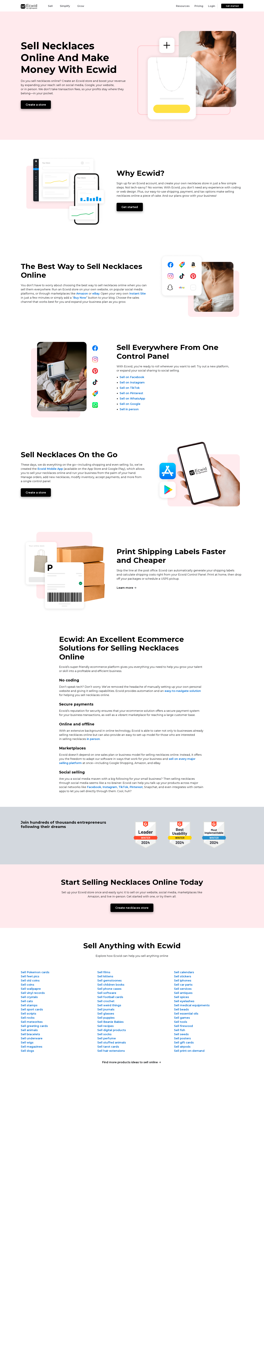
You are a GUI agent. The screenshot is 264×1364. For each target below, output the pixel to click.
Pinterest (136, 787)
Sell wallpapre (31, 989)
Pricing (198, 6)
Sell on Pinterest (131, 393)
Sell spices (181, 997)
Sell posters (182, 1038)
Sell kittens (105, 976)
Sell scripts (28, 1013)
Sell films (103, 972)
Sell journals (105, 1009)
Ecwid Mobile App (50, 469)
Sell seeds (181, 1034)
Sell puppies (106, 1017)
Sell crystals (29, 997)
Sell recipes (105, 1026)
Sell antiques (183, 993)
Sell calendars (184, 972)
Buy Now (79, 297)
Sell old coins (30, 980)
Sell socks (104, 1034)
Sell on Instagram (132, 382)
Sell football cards (110, 997)
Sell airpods (182, 1046)
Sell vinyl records (33, 993)
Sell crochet (105, 1001)
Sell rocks (28, 1017)
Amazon (82, 293)
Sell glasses (105, 1013)
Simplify (65, 6)
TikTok (123, 787)
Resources (183, 6)
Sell (50, 6)
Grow (80, 6)
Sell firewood (183, 1026)
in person (93, 739)
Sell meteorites (32, 1022)
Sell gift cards (184, 1042)
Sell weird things (109, 1005)
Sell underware (31, 1038)
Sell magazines (31, 1046)
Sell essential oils (186, 1013)
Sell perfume (106, 1038)
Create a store (36, 104)
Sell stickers (182, 976)
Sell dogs (27, 1051)
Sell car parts (183, 984)
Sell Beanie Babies (110, 1022)
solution (183, 691)
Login (211, 6)
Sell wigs (27, 1042)
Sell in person (129, 409)
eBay (95, 293)
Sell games (182, 1017)
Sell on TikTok (130, 388)
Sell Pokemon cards (35, 972)
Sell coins (27, 984)
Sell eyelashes (184, 1001)
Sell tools (180, 1022)
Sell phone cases (109, 989)
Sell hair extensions (111, 1051)
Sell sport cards (32, 1009)
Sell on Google (130, 404)
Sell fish (179, 1030)
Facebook (94, 787)
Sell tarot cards (108, 1046)
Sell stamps (29, 1005)
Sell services (183, 989)
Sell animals (29, 1030)
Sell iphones (182, 980)
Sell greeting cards (34, 1026)
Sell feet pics (30, 976)
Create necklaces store (131, 908)
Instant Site (137, 293)
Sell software (106, 993)
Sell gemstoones (109, 980)
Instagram (110, 787)
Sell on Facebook (132, 377)
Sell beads (181, 1009)
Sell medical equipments (192, 1005)
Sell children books (110, 984)
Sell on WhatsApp (132, 398)
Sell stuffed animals (111, 1042)
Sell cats (27, 1001)
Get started (232, 6)
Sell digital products (111, 1030)
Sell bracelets (30, 1034)
